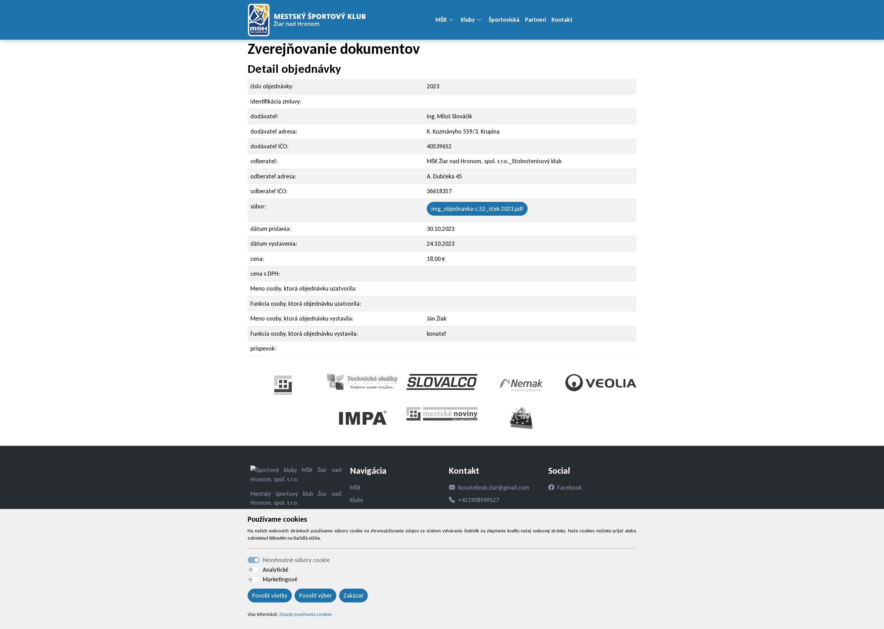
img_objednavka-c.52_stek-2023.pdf (477, 209)
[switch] (254, 570)
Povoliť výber (315, 595)
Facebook (569, 487)
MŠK (355, 487)
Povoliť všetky (269, 595)
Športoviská (504, 19)
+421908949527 (478, 500)
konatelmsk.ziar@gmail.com (493, 487)
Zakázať (353, 595)
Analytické (275, 569)
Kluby (356, 500)
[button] (454, 20)
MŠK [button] (441, 19)
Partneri (535, 19)
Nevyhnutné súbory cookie (296, 560)
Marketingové (280, 579)
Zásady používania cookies (305, 614)
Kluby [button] (468, 19)
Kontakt (562, 19)
